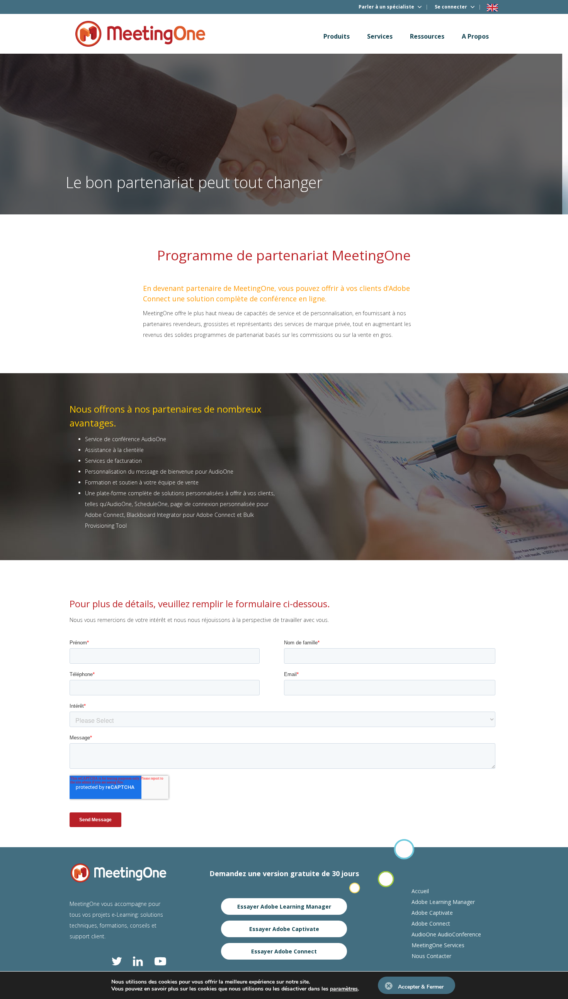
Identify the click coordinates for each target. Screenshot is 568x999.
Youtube (160, 961)
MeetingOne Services (438, 945)
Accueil (420, 891)
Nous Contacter (431, 956)
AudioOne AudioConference (446, 934)
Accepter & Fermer (421, 987)
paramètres (344, 988)
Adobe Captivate (432, 912)
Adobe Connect (431, 923)
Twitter (117, 961)
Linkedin (139, 961)
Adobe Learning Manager (443, 902)
